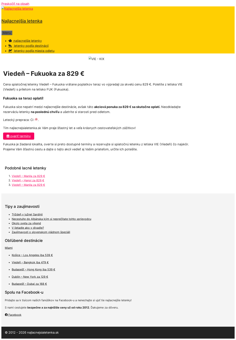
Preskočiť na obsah (15, 4)
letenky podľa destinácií (31, 46)
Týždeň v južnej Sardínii (27, 214)
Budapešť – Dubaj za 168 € (29, 283)
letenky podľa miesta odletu (33, 51)
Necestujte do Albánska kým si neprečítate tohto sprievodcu (51, 219)
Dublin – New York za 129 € (30, 276)
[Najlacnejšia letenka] (17, 9)
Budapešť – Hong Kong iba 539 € (33, 269)
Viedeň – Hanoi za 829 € (28, 180)
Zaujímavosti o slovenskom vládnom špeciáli (41, 232)
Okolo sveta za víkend (26, 223)
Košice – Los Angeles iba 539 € (32, 255)
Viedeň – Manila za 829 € (28, 176)
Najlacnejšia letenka (21, 21)
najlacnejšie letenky (27, 41)
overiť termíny (20, 136)
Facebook (14, 314)
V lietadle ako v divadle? (28, 227)
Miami (9, 248)
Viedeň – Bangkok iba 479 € (30, 262)
